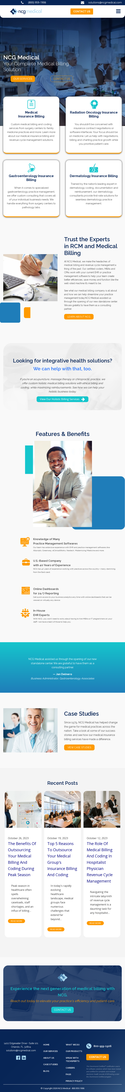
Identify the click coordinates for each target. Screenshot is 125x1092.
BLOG (46, 1071)
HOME (46, 1044)
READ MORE (16, 920)
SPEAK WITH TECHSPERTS (72, 1059)
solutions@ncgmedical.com (21, 1050)
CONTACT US (81, 11)
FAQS (68, 1074)
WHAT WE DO (73, 1044)
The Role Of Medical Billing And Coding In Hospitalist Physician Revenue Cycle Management (100, 862)
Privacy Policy (74, 1081)
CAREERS (70, 1068)
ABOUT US (48, 1058)
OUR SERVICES (22, 78)
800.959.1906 (78, 1088)
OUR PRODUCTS (74, 1051)
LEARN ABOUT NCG (78, 316)
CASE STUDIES (50, 1064)
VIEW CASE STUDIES (79, 747)
